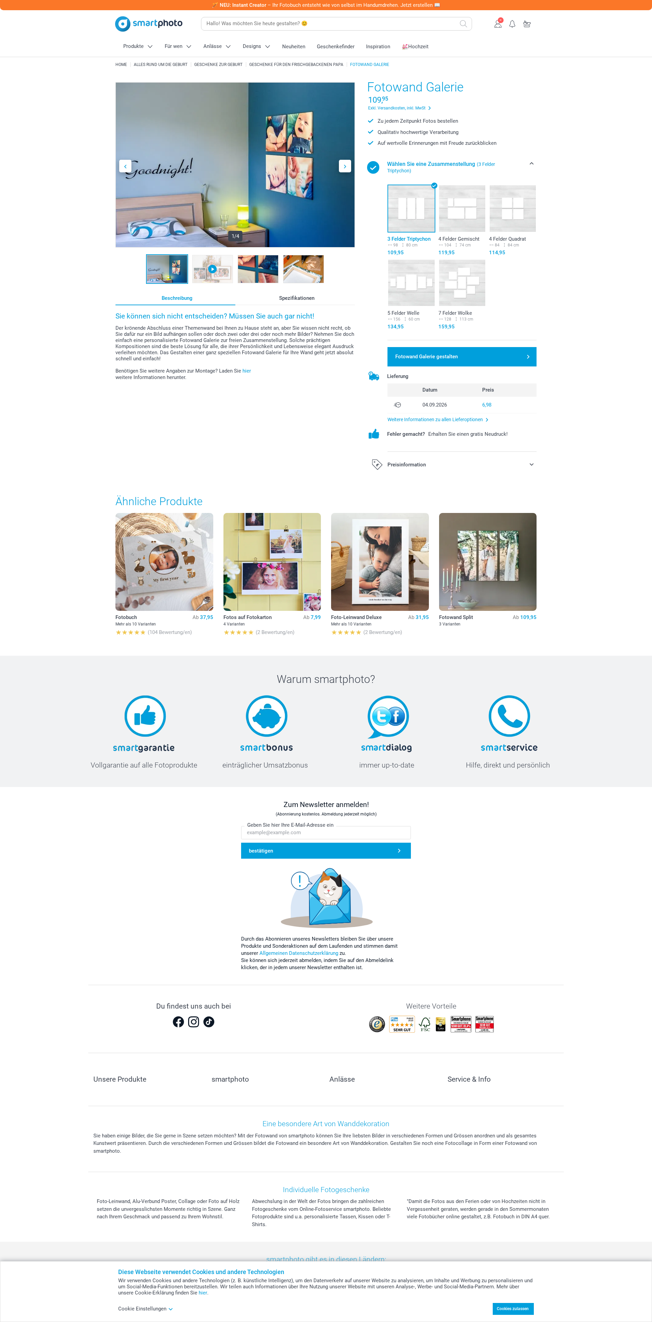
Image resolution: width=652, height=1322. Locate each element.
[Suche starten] (463, 23)
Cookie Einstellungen (142, 1309)
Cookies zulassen (513, 1308)
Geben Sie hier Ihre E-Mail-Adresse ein (290, 825)
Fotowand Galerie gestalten (426, 357)
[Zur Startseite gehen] (148, 24)
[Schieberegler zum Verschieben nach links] (125, 166)
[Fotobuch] (164, 562)
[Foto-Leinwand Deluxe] (380, 562)
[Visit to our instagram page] (193, 1022)
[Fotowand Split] (488, 562)
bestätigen (261, 851)
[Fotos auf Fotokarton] (272, 562)
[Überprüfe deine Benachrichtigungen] (512, 23)
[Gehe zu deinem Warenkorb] (527, 23)
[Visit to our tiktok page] (209, 1022)
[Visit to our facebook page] (178, 1022)
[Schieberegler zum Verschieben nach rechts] (345, 166)
